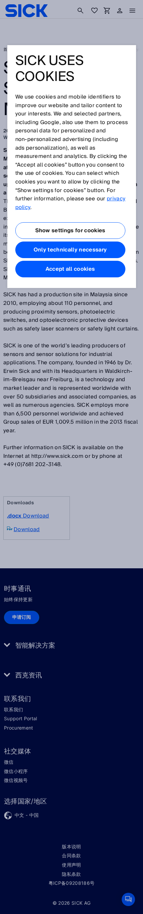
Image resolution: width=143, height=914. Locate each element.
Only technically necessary (70, 249)
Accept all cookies (70, 269)
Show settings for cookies (70, 230)
